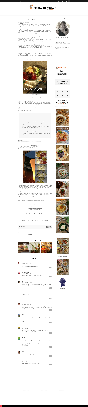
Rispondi (51, 267)
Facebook (57, 93)
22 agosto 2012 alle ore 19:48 (26, 273)
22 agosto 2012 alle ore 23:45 (26, 294)
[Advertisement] (61, 58)
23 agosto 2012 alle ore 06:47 (26, 304)
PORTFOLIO (41, 1)
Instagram (67, 93)
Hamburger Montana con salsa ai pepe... (22, 252)
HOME (19, 1)
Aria (23, 351)
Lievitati (35, 220)
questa (31, 110)
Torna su (68, 405)
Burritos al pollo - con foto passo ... (34, 252)
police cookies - (39, 405)
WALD (39, 94)
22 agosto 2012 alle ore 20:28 (26, 282)
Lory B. (23, 337)
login (42, 405)
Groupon (35, 24)
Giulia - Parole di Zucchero (28, 292)
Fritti (32, 220)
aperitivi (29, 220)
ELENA (23, 303)
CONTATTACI (51, 1)
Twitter (62, 93)
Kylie (23, 314)
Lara (23, 262)
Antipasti (26, 220)
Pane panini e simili (40, 220)
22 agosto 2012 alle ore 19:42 (26, 263)
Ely (22, 281)
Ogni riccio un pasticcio (24, 405)
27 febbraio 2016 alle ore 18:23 (27, 361)
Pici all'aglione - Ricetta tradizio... (45, 252)
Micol (23, 327)
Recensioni (46, 220)
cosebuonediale (26, 272)
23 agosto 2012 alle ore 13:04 (26, 328)
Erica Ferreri (27, 232)
